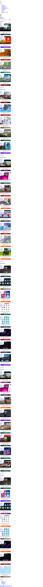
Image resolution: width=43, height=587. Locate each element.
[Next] (3, 87)
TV (2, 11)
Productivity (3, 9)
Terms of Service (4, 582)
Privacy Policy (4, 581)
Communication (4, 6)
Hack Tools (3, 7)
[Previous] (1, 87)
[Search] (10, 19)
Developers (3, 583)
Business (3, 5)
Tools (3, 10)
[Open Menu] (1, 14)
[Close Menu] (1, 3)
